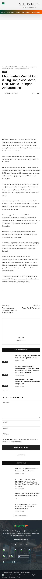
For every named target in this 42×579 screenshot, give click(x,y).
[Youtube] (27, 545)
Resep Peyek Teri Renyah (31, 308)
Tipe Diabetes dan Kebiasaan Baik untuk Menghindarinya (9, 310)
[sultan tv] (21, 526)
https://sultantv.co (21, 340)
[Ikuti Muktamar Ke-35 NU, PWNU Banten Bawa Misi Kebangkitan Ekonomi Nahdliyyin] (7, 507)
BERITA (11, 67)
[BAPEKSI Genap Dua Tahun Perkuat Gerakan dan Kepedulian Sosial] (7, 359)
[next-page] (7, 390)
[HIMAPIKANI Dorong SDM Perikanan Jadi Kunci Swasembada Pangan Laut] (7, 382)
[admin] (3, 93)
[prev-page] (3, 390)
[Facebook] (15, 545)
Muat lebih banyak (20, 515)
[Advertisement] (21, 41)
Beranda (4, 67)
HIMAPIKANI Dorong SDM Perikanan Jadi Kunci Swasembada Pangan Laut (27, 382)
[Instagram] (21, 545)
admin (8, 93)
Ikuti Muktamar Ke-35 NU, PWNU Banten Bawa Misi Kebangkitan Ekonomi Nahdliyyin (26, 506)
